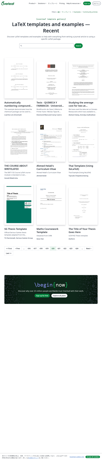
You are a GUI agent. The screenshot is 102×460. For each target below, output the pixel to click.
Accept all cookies (93, 457)
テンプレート (66, 12)
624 (77, 248)
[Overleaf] (7, 3)
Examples (77, 12)
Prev (17, 248)
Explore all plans (59, 296)
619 (47, 248)
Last (8, 253)
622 (65, 248)
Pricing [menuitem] (62, 3)
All (59, 12)
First (9, 248)
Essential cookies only (77, 457)
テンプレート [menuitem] (53, 3)
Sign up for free (42, 296)
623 (71, 248)
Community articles (90, 12)
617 (35, 248)
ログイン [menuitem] (96, 3)
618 (41, 248)
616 (29, 248)
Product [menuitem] (32, 3)
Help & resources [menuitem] (72, 3)
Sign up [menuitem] (87, 3)
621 (59, 248)
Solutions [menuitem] (41, 3)
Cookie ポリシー (33, 458)
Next (88, 248)
